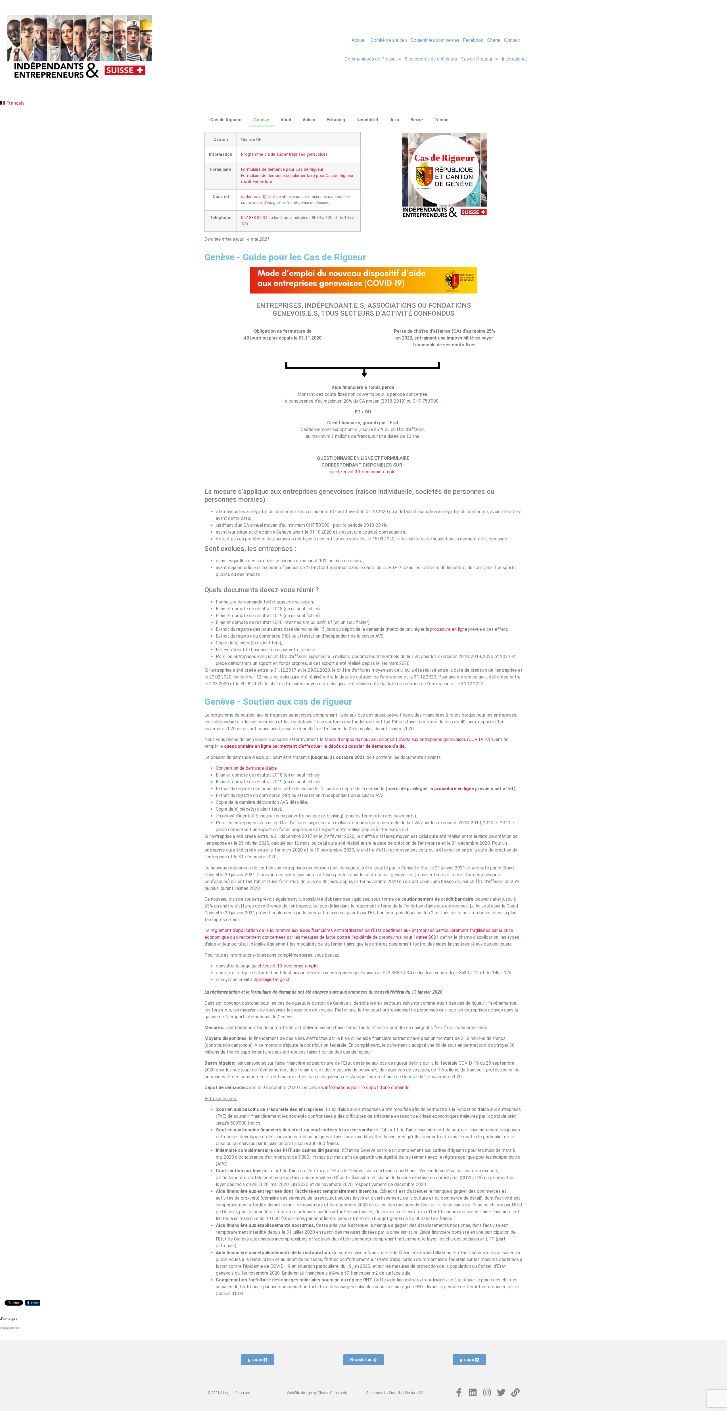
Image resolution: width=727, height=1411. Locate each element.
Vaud (286, 119)
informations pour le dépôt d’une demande (367, 1087)
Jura (394, 119)
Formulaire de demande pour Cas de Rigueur (282, 169)
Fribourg (336, 119)
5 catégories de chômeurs (431, 59)
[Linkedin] (473, 1392)
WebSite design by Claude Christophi (317, 1393)
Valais (308, 119)
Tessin (441, 119)
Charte (493, 40)
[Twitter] (501, 1392)
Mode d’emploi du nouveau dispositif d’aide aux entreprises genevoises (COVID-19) (407, 739)
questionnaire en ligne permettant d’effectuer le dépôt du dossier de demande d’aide (314, 746)
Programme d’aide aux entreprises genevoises (284, 154)
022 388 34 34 (254, 217)
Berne (416, 119)
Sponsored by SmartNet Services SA (394, 1393)
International (514, 59)
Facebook (473, 40)
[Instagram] (487, 1392)
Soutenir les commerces (435, 40)
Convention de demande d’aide (246, 768)
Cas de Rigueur (476, 59)
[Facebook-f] (458, 1392)
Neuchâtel (367, 119)
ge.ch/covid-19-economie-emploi (363, 472)
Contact (512, 40)
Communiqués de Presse (370, 59)
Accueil (359, 40)
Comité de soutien (388, 40)
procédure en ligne (449, 629)
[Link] (515, 1392)
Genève (261, 119)
